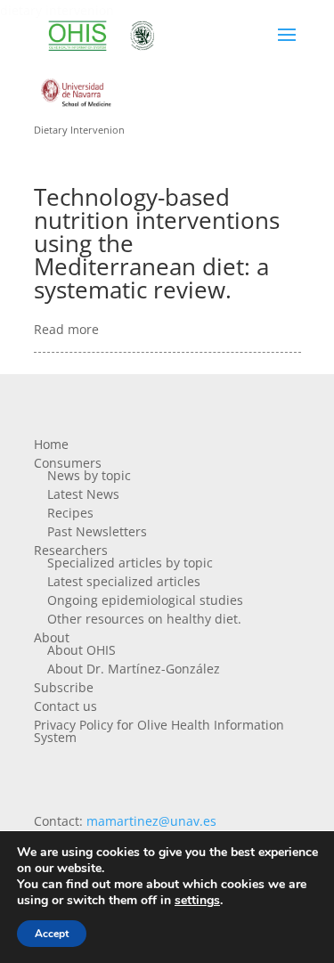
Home (51, 444)
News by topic (89, 475)
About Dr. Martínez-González (133, 668)
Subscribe (64, 687)
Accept (52, 933)
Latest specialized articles (123, 581)
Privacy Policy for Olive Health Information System (159, 731)
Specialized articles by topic (130, 562)
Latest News (83, 494)
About (51, 637)
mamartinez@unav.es (151, 820)
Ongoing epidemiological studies (145, 600)
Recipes (70, 512)
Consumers (68, 462)
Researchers (71, 550)
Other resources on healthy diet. (144, 618)
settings (197, 901)
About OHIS (81, 649)
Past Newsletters (97, 531)
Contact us (65, 706)
